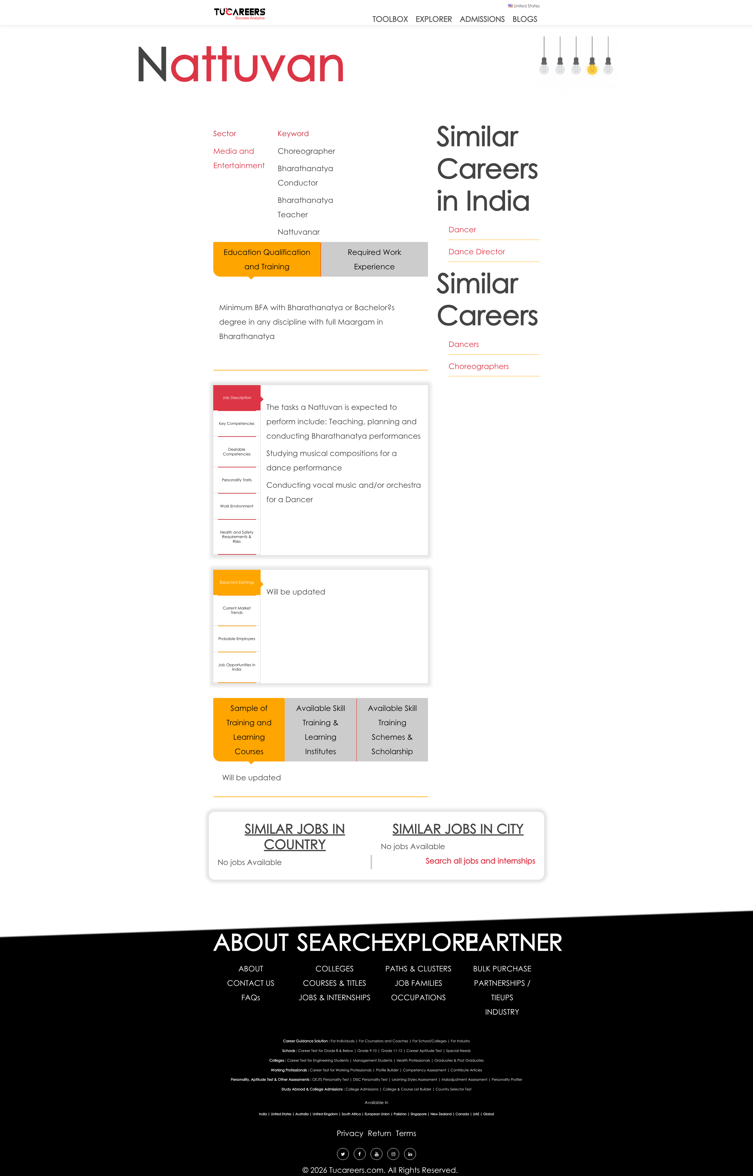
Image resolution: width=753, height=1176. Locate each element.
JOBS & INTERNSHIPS (335, 997)
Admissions (482, 19)
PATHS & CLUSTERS (418, 968)
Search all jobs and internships (480, 860)
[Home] (239, 15)
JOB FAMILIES (418, 983)
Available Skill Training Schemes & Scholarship (392, 729)
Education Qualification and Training (267, 259)
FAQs (250, 997)
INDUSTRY (502, 1011)
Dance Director (477, 251)
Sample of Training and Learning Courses (248, 729)
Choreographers (479, 366)
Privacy (350, 1133)
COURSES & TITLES (334, 983)
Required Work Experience (374, 259)
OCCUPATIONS (418, 997)
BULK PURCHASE (502, 968)
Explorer (434, 19)
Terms (406, 1133)
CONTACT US (250, 983)
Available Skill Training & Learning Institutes (320, 729)
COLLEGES (335, 968)
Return (379, 1133)
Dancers (464, 344)
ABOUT (250, 968)
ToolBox (390, 19)
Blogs (525, 19)
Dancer (462, 229)
